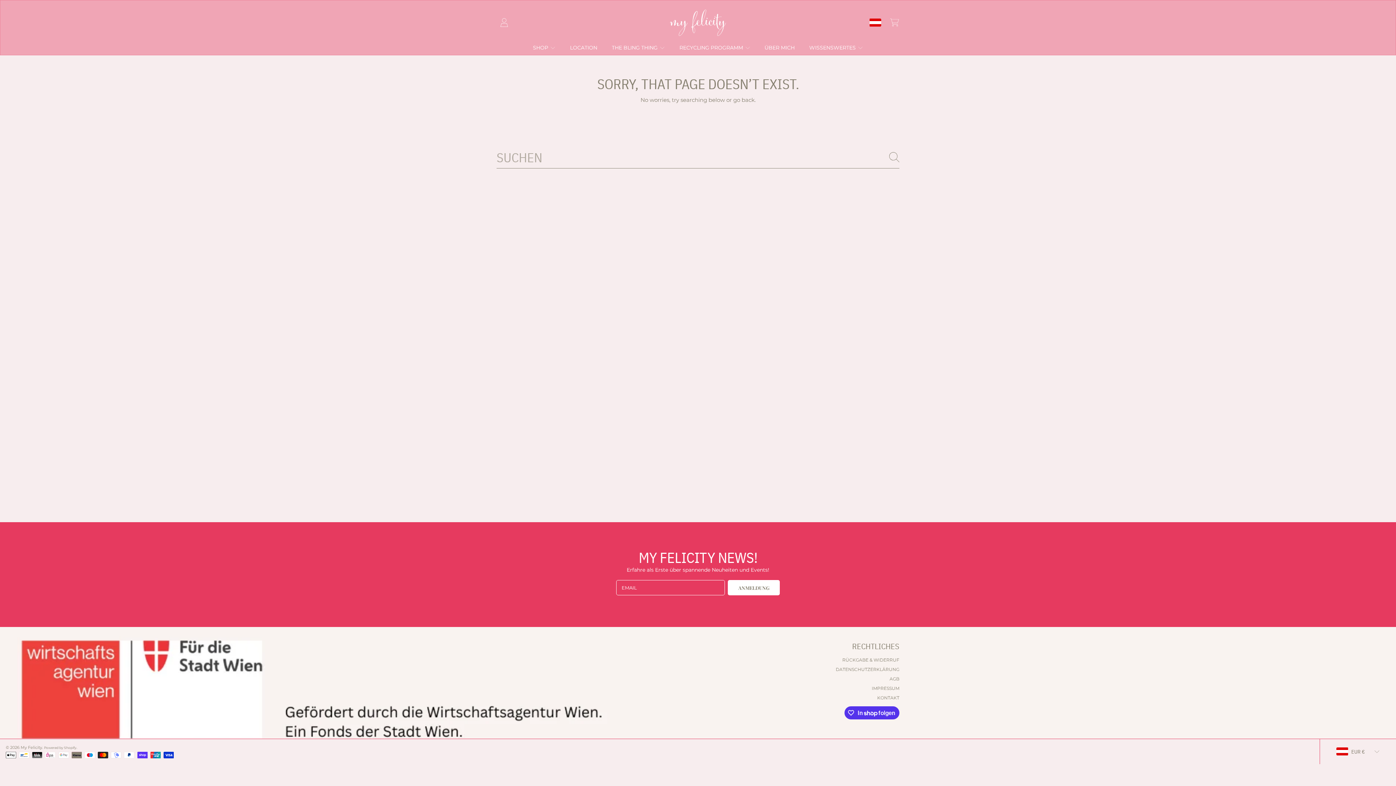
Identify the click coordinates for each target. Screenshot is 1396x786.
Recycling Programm (712, 48)
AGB (894, 679)
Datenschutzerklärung (867, 669)
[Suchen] (894, 157)
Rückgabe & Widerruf (870, 660)
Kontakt (888, 697)
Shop (541, 48)
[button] (894, 22)
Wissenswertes (833, 48)
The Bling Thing (635, 48)
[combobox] (698, 157)
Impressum (885, 688)
